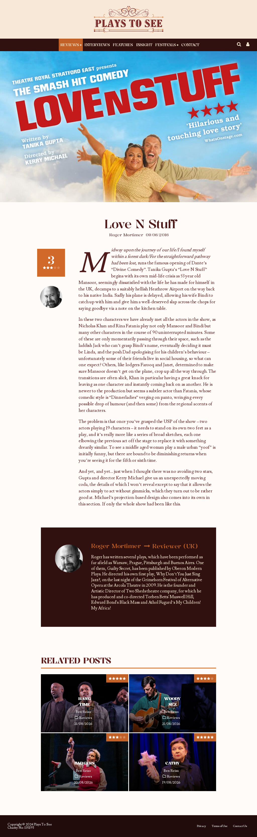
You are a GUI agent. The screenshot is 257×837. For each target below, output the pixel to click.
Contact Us (240, 826)
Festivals (165, 44)
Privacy (201, 826)
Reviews (69, 44)
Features (123, 44)
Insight (144, 44)
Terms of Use (219, 826)
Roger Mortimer (126, 235)
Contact (190, 44)
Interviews (97, 44)
